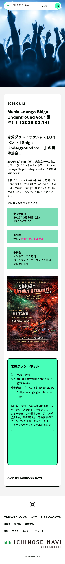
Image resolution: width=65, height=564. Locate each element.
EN (57, 6)
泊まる (7, 524)
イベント (26, 531)
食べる (17, 524)
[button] (47, 6)
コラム (15, 531)
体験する (29, 524)
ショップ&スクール (51, 516)
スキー (34, 516)
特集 (6, 531)
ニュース (39, 531)
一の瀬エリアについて (15, 516)
